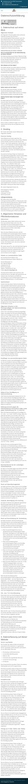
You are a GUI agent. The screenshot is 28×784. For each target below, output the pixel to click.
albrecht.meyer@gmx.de (10, 270)
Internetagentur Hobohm (7, 782)
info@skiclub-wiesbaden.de (11, 4)
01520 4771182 (8, 3)
